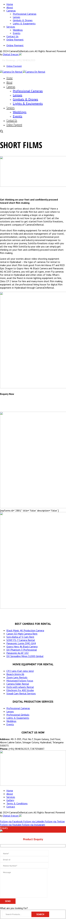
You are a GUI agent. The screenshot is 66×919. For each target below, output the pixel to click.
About (9, 7)
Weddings (18, 30)
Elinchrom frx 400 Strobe (20, 690)
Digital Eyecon (11, 54)
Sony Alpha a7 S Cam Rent (20, 636)
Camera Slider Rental (17, 683)
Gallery (10, 800)
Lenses (16, 17)
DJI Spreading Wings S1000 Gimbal (24, 656)
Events (16, 33)
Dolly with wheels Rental (20, 687)
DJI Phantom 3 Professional (21, 649)
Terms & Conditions (17, 803)
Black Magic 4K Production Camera (25, 630)
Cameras (11, 10)
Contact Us (12, 36)
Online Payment (15, 39)
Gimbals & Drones (23, 20)
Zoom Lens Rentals (16, 677)
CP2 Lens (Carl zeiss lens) (20, 671)
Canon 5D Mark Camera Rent (21, 633)
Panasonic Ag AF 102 (17, 653)
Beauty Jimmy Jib (15, 674)
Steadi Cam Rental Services (21, 693)
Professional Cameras (24, 13)
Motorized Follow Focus (19, 680)
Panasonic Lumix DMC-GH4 (21, 643)
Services (10, 26)
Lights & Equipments (24, 23)
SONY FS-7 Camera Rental (20, 640)
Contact (10, 806)
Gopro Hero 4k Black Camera (21, 646)
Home (9, 4)
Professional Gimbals (17, 714)
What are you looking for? (14, 908)
